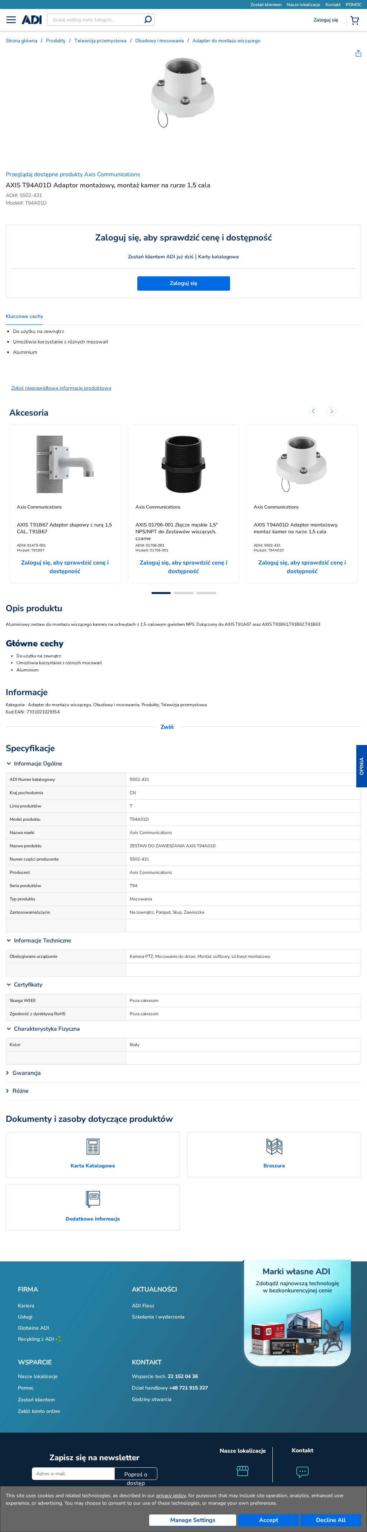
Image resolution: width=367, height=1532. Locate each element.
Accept (268, 1520)
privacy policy (171, 1495)
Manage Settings (192, 1520)
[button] (361, 766)
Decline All (330, 1520)
